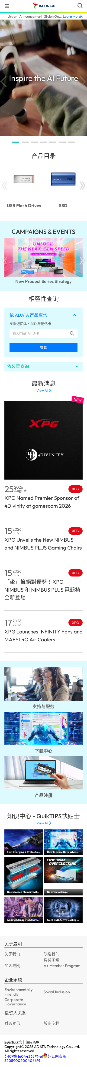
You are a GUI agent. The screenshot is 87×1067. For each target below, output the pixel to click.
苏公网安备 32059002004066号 (35, 1058)
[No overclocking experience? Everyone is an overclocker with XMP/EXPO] (63, 870)
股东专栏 (51, 1023)
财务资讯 (12, 1023)
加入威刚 (12, 965)
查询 (43, 347)
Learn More (72, 16)
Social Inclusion (57, 991)
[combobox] (39, 333)
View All (42, 390)
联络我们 (51, 953)
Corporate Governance (15, 1001)
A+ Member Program (62, 965)
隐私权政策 (13, 1042)
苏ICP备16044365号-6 (23, 1056)
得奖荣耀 (51, 959)
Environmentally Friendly (18, 991)
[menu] (7, 6)
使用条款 (32, 1042)
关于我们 (12, 953)
